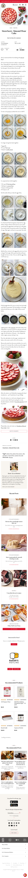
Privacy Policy (22, 863)
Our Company (5, 856)
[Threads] (16, 823)
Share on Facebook (17, 49)
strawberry (5, 455)
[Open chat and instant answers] (25, 875)
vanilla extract (9, 149)
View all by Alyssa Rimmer (8, 486)
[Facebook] (9, 823)
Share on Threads (23, 49)
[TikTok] (11, 823)
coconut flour (10, 186)
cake (23, 454)
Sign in (19, 4)
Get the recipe (14, 629)
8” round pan (12, 327)
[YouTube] (12, 825)
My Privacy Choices (14, 866)
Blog (11, 28)
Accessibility (15, 863)
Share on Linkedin (22, 49)
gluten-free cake (19, 455)
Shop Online (5, 844)
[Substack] (16, 825)
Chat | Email (16, 669)
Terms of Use (8, 865)
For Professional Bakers (7, 852)
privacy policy (15, 815)
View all (14, 644)
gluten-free (9, 454)
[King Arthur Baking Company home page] (3, 6)
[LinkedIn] (9, 825)
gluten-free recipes (17, 454)
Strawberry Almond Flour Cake (11, 447)
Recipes (15, 28)
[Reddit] (14, 825)
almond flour (17, 78)
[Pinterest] (18, 823)
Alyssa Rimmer (4, 43)
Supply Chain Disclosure (6, 863)
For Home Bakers (6, 848)
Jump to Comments (14, 431)
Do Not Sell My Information (17, 865)
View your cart (22, 4)
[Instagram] (14, 823)
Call (10, 669)
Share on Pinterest (20, 49)
